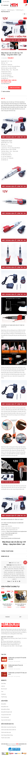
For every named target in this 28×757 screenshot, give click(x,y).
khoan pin (16, 568)
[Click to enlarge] (3, 39)
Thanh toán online (5, 737)
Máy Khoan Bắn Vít (5, 11)
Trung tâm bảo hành (6, 714)
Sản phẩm (3, 704)
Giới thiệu (3, 683)
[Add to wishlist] (11, 592)
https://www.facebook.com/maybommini (17, 531)
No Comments (17, 661)
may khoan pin (6, 575)
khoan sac (21, 568)
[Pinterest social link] (16, 581)
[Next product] (26, 14)
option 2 (14, 579)
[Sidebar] (2, 229)
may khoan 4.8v (20, 572)
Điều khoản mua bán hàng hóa (8, 727)
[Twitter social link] (14, 581)
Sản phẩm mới (4, 706)
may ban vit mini (9, 570)
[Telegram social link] (20, 581)
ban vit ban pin (16, 567)
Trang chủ (3, 10)
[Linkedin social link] (18, 581)
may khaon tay (16, 570)
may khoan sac (15, 575)
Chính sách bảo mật (6, 732)
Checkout (3, 694)
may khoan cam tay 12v (9, 574)
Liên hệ (3, 686)
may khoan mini (20, 574)
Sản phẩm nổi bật (5, 709)
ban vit (10, 567)
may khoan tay (11, 577)
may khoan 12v (11, 572)
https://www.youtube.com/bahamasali (10, 538)
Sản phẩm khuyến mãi (6, 712)
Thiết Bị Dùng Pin (20, 10)
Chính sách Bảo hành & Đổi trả (8, 729)
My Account (4, 688)
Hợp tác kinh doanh (6, 720)
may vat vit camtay (20, 577)
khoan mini (10, 568)
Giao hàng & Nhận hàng (7, 735)
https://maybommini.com (13, 644)
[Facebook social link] (12, 581)
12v (7, 567)
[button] (11, 595)
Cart (2, 691)
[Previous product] (23, 14)
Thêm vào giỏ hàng (15, 87)
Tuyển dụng (4, 696)
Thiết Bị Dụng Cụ (11, 10)
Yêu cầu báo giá (5, 717)
